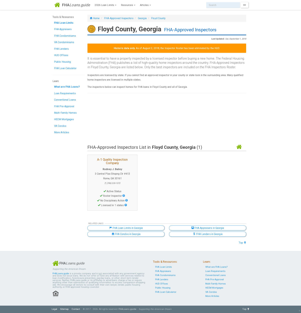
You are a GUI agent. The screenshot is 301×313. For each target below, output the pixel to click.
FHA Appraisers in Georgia (209, 227)
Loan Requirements (65, 93)
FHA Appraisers (63, 29)
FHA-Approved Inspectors (118, 18)
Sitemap (64, 309)
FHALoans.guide (61, 273)
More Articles (61, 132)
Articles (144, 5)
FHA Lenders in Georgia (208, 234)
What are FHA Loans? (216, 267)
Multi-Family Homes (65, 112)
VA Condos (60, 125)
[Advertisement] (166, 119)
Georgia (142, 18)
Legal (54, 309)
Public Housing (62, 61)
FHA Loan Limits (163, 267)
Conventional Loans (65, 99)
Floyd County (158, 18)
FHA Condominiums (65, 35)
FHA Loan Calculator (65, 68)
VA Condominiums (64, 42)
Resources (127, 5)
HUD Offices (61, 55)
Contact (76, 309)
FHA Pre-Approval (64, 106)
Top (241, 242)
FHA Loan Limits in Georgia (127, 227)
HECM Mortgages (64, 119)
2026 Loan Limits (105, 5)
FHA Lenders (61, 48)
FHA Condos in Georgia (127, 234)
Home (96, 18)
